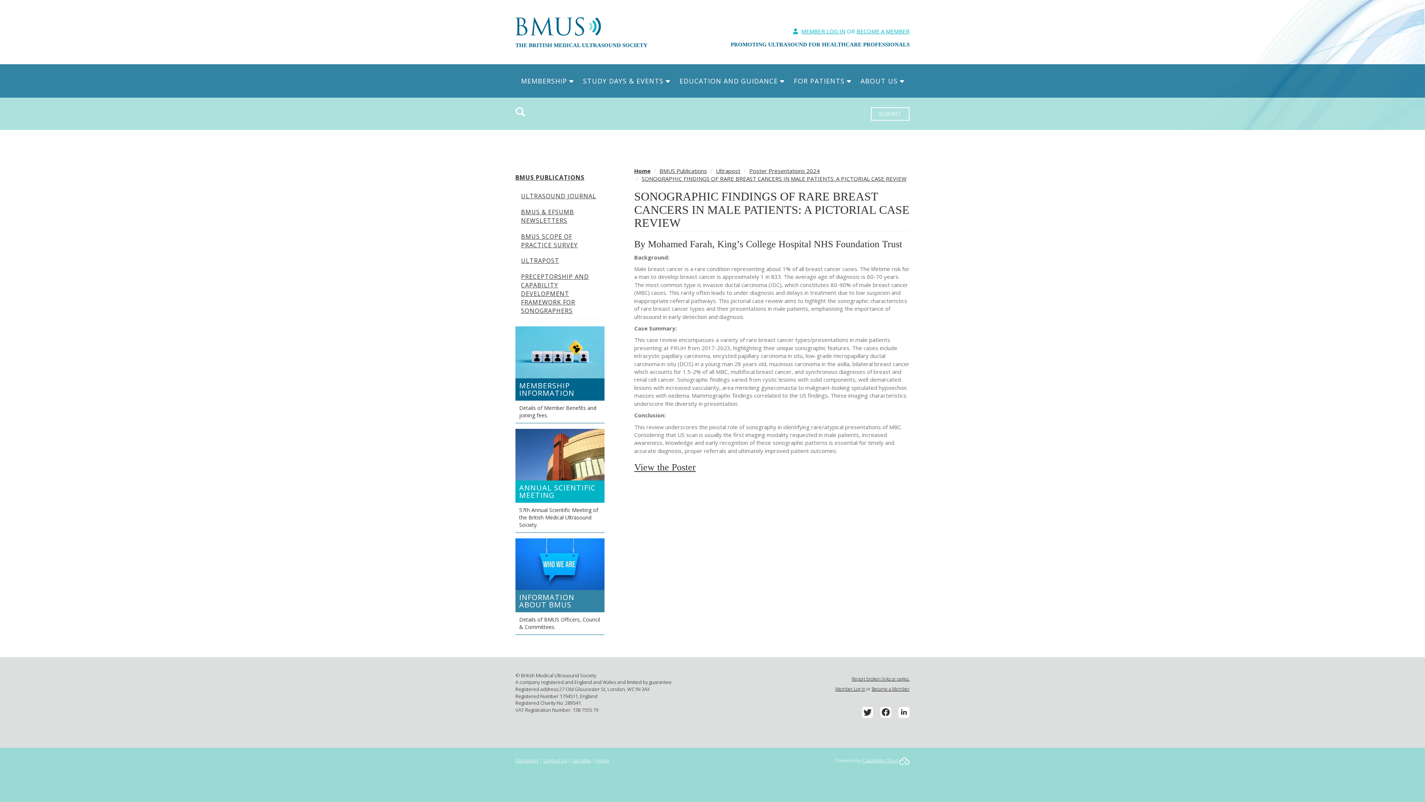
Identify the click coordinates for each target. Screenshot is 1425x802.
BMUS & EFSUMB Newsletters (547, 216)
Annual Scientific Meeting (557, 491)
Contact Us (555, 760)
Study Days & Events (624, 81)
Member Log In (823, 31)
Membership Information (546, 389)
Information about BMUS (546, 601)
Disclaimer (526, 760)
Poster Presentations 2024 (784, 171)
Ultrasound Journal (558, 196)
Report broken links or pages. (881, 679)
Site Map (581, 760)
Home (642, 171)
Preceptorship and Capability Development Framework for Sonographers (555, 293)
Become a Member (891, 689)
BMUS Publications (549, 177)
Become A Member (883, 31)
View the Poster (665, 467)
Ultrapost (540, 261)
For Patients (820, 81)
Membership (545, 81)
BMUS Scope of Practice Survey (549, 240)
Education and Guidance (729, 81)
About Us (880, 81)
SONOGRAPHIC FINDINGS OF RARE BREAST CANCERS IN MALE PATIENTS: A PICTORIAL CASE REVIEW (774, 178)
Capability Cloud (880, 760)
